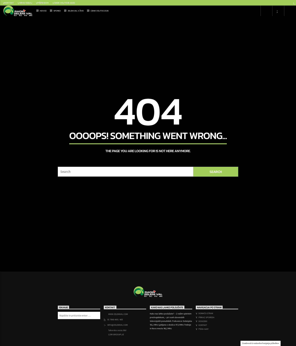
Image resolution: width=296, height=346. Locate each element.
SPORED (57, 10)
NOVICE (43, 10)
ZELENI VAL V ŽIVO (76, 10)
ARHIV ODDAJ (25, 2)
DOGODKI (203, 333)
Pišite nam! (43, 2)
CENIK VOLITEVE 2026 (64, 2)
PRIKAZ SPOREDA (206, 330)
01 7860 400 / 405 (115, 332)
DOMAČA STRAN (206, 326)
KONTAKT (9, 2)
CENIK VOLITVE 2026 (100, 10)
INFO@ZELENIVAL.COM (117, 337)
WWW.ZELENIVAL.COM (118, 327)
